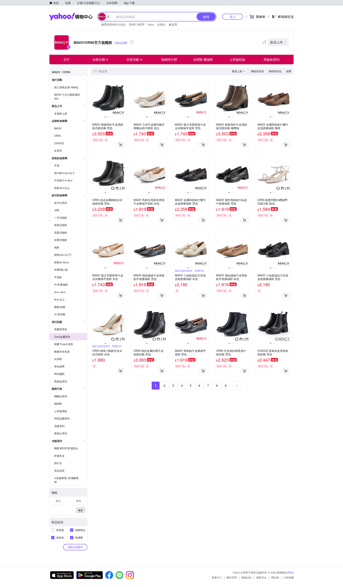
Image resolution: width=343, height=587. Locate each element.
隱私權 (275, 577)
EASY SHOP (137, 24)
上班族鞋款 (237, 59)
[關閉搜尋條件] (108, 16)
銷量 (288, 71)
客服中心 (217, 577)
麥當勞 (173, 24)
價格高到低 (275, 71)
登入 (233, 16)
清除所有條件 (75, 547)
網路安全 (261, 577)
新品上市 (276, 42)
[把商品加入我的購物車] (120, 144)
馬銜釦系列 (271, 59)
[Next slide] (123, 98)
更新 (290, 572)
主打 (66, 59)
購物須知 (246, 577)
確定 (80, 510)
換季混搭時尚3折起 (113, 24)
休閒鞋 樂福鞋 (203, 59)
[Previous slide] (93, 98)
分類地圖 (288, 577)
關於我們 (231, 577)
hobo (151, 24)
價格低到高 (257, 71)
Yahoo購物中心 (70, 16)
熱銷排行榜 (169, 59)
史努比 (161, 24)
